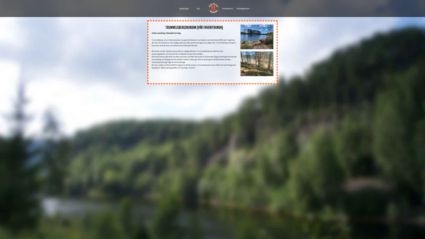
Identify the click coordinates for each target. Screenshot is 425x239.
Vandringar (184, 9)
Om (198, 9)
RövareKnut (227, 9)
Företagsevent (242, 9)
